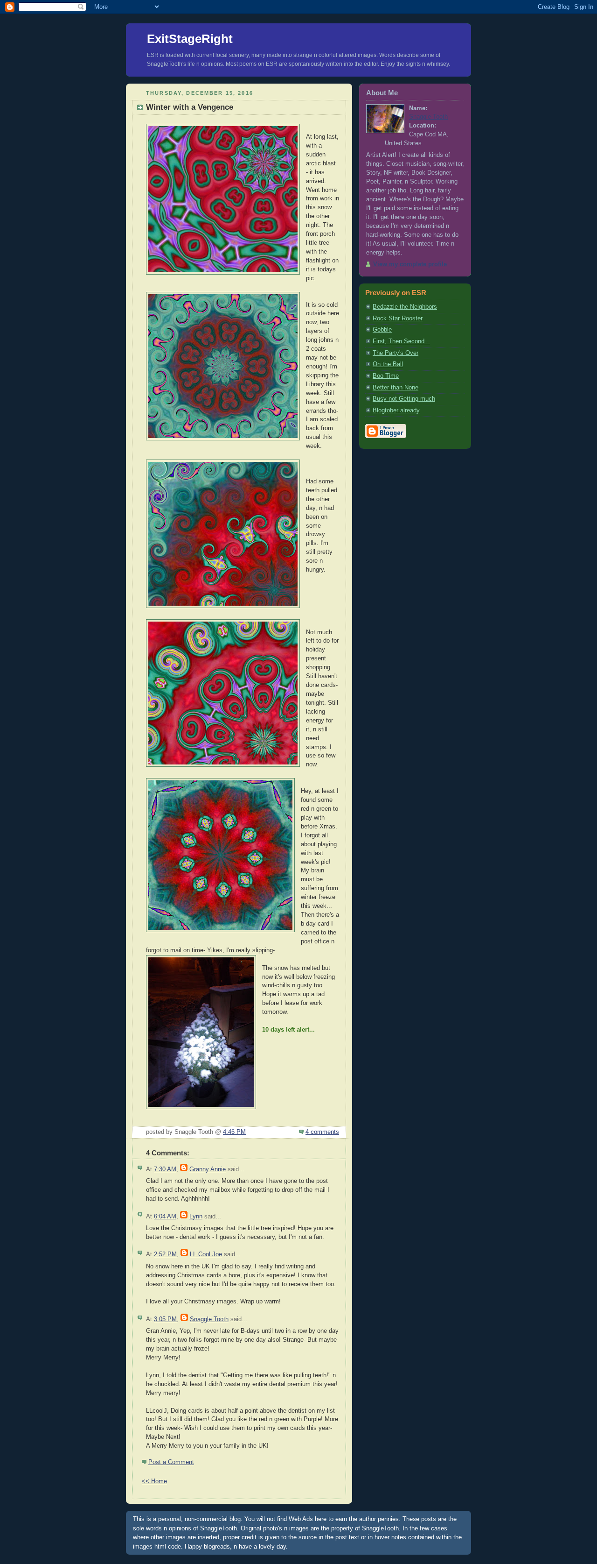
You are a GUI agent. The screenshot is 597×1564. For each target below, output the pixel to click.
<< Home (154, 1481)
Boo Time (386, 376)
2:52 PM (165, 1254)
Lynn (195, 1216)
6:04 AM (165, 1216)
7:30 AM (165, 1169)
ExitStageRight (190, 39)
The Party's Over (395, 353)
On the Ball (388, 364)
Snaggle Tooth (209, 1319)
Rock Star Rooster (398, 318)
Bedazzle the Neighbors (405, 307)
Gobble (382, 329)
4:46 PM (234, 1132)
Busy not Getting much (404, 399)
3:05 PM (165, 1319)
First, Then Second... (401, 341)
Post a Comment (171, 1462)
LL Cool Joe (206, 1254)
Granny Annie (207, 1169)
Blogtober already (396, 410)
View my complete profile (410, 264)
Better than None (395, 387)
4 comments (322, 1132)
